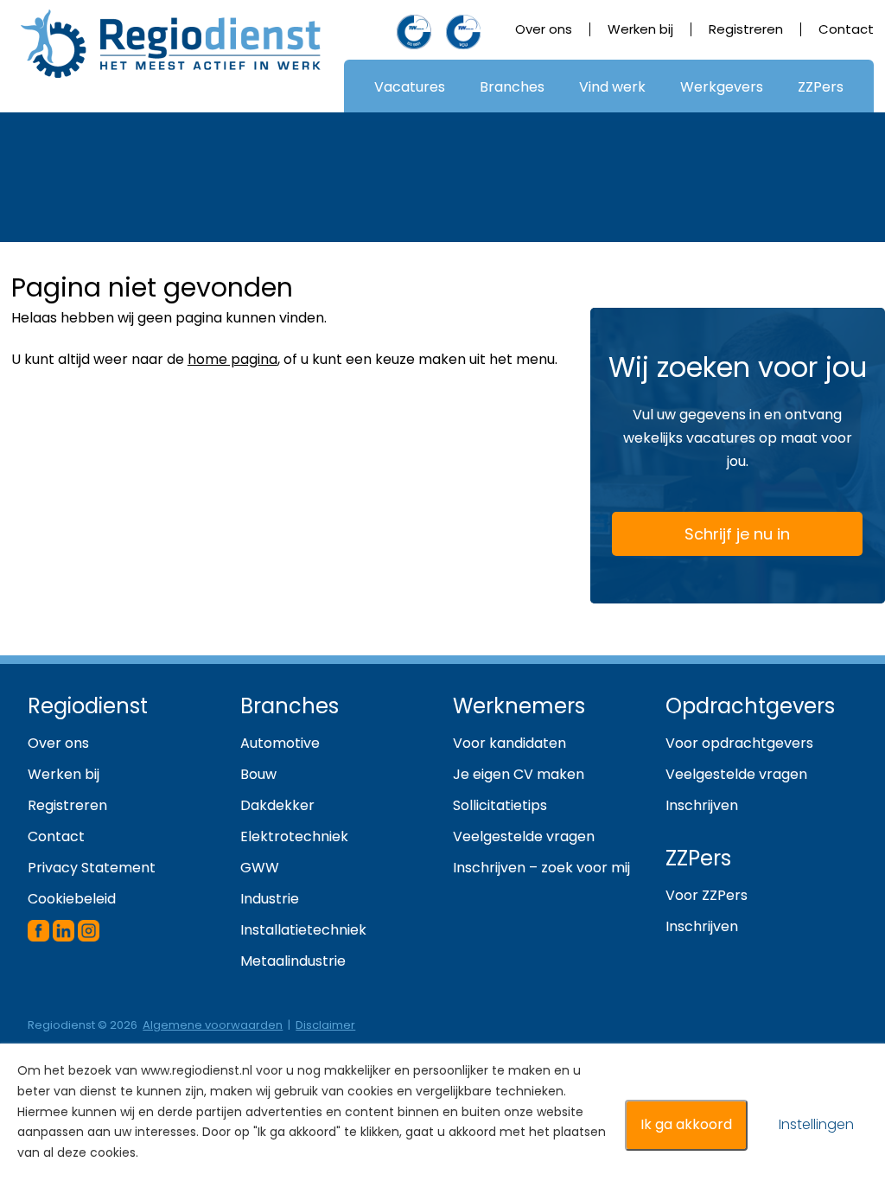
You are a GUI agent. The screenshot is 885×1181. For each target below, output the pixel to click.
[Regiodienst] (171, 44)
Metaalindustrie (293, 961)
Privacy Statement (92, 868)
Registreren (746, 29)
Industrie (269, 899)
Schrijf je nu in (737, 534)
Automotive (280, 743)
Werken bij (640, 29)
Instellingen (816, 1124)
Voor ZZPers (706, 895)
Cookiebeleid (72, 899)
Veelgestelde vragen (524, 836)
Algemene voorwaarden (213, 1025)
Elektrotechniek (294, 836)
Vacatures (409, 87)
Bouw (258, 774)
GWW (259, 868)
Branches (512, 87)
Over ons (543, 29)
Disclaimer (325, 1025)
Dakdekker (277, 805)
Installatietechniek (303, 930)
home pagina (232, 359)
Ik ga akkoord (686, 1124)
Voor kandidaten (509, 743)
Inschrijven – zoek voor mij (541, 868)
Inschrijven (701, 805)
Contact (846, 29)
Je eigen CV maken (518, 774)
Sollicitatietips (500, 805)
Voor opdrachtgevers (739, 743)
